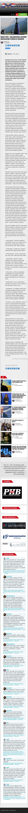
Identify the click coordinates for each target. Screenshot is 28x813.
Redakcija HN (6, 41)
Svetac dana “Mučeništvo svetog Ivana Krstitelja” (18, 434)
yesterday (6, 573)
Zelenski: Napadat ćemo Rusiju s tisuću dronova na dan (19, 381)
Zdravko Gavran (10, 596)
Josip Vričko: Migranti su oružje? (18, 421)
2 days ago (16, 640)
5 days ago (17, 764)
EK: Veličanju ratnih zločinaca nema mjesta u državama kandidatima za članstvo (19, 408)
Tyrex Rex (9, 576)
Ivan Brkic (8, 758)
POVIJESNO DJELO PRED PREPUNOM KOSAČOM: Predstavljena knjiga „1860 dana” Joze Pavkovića (19, 448)
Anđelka (16, 436)
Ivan (16, 384)
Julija (7, 558)
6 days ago (17, 781)
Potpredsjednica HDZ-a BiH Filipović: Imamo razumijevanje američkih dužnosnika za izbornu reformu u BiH (19, 396)
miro (7, 669)
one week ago (7, 799)
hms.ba (7, 365)
